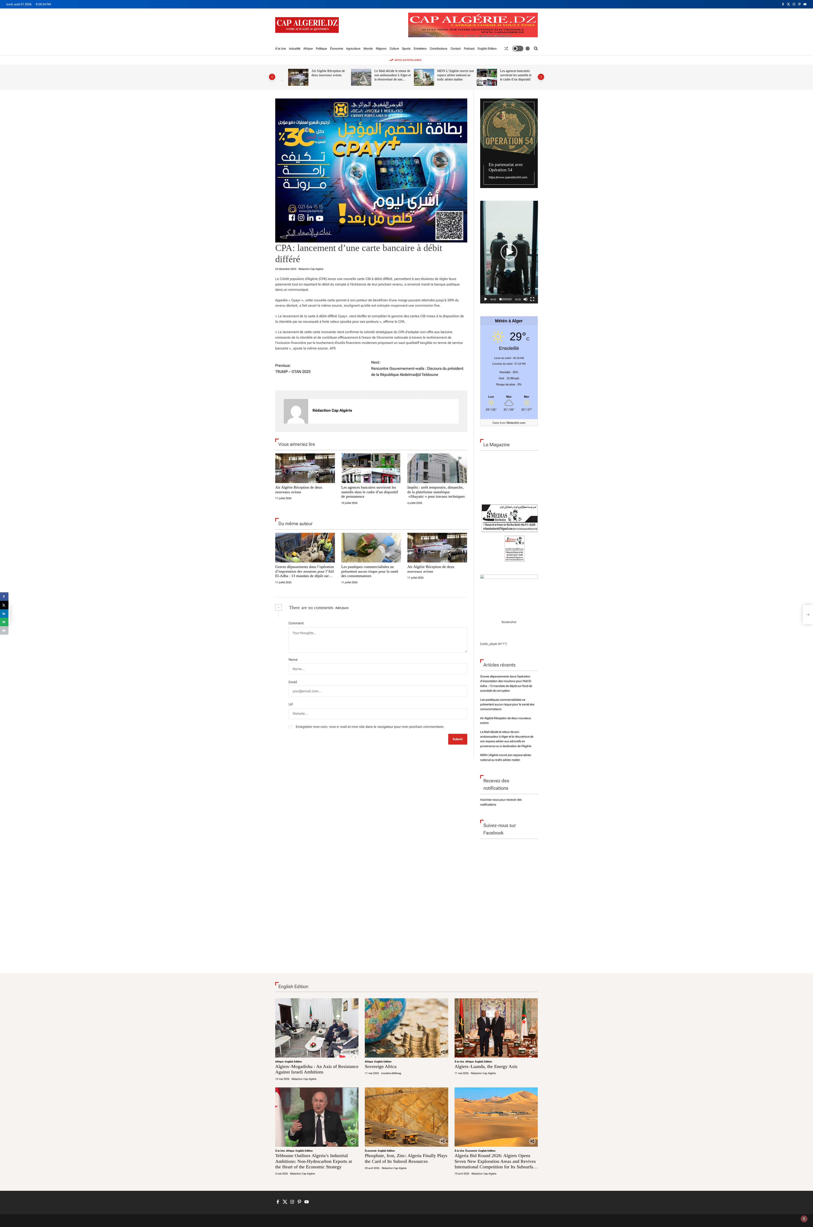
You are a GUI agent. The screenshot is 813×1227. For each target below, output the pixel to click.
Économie (336, 48)
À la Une (280, 48)
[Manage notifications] (804, 1218)
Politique (321, 48)
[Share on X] (4, 605)
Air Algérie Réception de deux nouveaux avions (322, 73)
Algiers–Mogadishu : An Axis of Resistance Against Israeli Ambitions (316, 1069)
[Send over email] (4, 622)
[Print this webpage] (4, 630)
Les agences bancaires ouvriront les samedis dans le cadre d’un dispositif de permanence (511, 77)
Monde (368, 48)
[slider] (505, 299)
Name (293, 660)
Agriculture (353, 48)
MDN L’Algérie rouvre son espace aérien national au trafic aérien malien (449, 75)
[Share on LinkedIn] (4, 613)
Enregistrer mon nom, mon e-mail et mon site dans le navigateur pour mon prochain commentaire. (370, 727)
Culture (394, 48)
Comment (296, 623)
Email (293, 682)
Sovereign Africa (381, 1066)
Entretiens (420, 48)
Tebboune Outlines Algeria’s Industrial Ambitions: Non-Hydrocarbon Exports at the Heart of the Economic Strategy (313, 1161)
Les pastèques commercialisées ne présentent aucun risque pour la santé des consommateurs (369, 571)
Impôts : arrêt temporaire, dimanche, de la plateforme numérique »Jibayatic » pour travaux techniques (436, 492)
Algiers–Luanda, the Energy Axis (486, 1066)
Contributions (438, 48)
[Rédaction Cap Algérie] (296, 411)
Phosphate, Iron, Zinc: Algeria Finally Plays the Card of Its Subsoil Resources (406, 1158)
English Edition (487, 48)
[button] (272, 77)
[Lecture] (486, 299)
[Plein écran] (532, 299)
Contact (456, 48)
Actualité (294, 48)
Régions (381, 48)
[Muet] (525, 299)
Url (291, 704)
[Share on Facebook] (4, 596)
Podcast (469, 48)
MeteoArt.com (516, 422)
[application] (509, 252)
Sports (406, 48)
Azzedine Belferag (391, 1073)
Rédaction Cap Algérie (311, 268)
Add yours (341, 607)
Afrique (308, 48)
